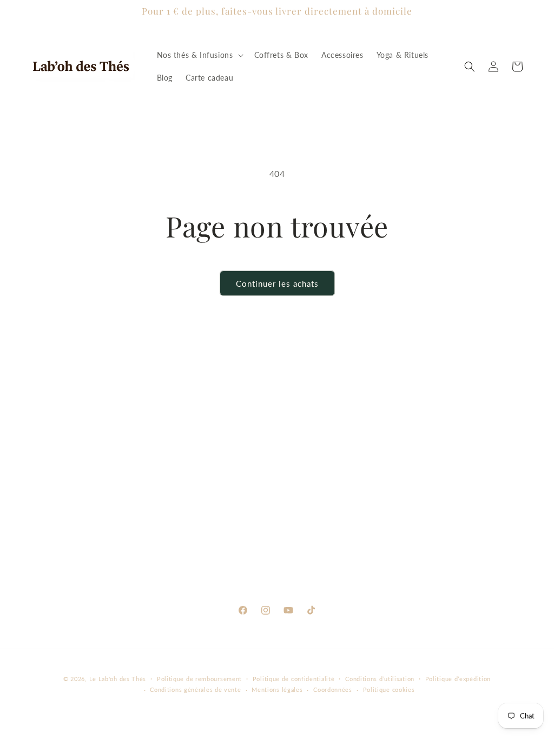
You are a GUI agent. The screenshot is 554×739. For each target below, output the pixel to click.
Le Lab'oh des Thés (118, 678)
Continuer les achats (277, 283)
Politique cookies (389, 689)
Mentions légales (277, 689)
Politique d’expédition (458, 678)
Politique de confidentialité (294, 678)
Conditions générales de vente (195, 689)
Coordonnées (332, 689)
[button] (199, 55)
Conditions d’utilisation (379, 678)
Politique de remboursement (199, 678)
